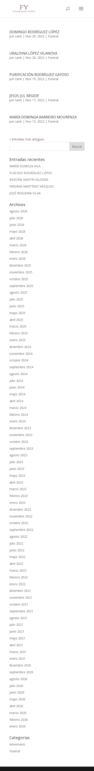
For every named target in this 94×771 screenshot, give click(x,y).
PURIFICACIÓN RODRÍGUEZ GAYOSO (39, 74)
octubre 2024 (18, 360)
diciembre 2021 (20, 591)
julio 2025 (16, 299)
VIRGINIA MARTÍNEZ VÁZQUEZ (31, 186)
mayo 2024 (17, 394)
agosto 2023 (18, 455)
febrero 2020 (18, 720)
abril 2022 (16, 563)
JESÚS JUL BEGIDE (24, 95)
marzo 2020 (17, 713)
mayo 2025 (17, 313)
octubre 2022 (18, 523)
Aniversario (17, 744)
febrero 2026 (18, 252)
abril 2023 (16, 482)
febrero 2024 (18, 414)
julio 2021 (16, 624)
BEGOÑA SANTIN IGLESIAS (28, 179)
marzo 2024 (17, 408)
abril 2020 (16, 706)
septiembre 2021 (21, 611)
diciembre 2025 (20, 265)
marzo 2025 (17, 326)
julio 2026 (16, 218)
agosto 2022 (18, 536)
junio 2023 (16, 469)
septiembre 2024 (21, 367)
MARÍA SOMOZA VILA (24, 166)
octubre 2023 (18, 442)
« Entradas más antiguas (26, 139)
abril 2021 (16, 645)
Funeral (53, 36)
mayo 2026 (17, 231)
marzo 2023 (17, 489)
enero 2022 (17, 584)
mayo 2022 (17, 557)
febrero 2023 (18, 496)
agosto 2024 (18, 374)
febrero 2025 (18, 333)
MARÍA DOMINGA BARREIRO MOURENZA (43, 117)
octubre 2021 (18, 604)
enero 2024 (17, 421)
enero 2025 (17, 340)
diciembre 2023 (20, 428)
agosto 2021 (18, 618)
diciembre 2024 (20, 347)
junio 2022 (16, 550)
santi (18, 36)
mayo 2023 (17, 475)
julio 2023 (16, 462)
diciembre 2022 (20, 509)
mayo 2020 (17, 699)
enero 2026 (17, 258)
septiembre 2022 (21, 530)
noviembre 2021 (20, 597)
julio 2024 (16, 381)
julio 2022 (16, 543)
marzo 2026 (17, 245)
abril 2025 (16, 320)
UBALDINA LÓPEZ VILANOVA (33, 53)
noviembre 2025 (20, 272)
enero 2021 (17, 658)
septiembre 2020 (21, 672)
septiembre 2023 (21, 448)
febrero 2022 (18, 577)
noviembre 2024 (20, 353)
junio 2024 (16, 387)
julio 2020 (16, 686)
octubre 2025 (18, 279)
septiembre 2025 (21, 286)
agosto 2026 (18, 211)
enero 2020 (17, 726)
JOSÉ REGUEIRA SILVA (25, 193)
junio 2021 (16, 631)
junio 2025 (16, 306)
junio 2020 (16, 692)
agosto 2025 (18, 292)
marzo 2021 (17, 652)
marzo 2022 (17, 570)
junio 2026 (16, 225)
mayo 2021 (17, 638)
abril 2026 (16, 238)
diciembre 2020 (20, 665)
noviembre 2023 (20, 435)
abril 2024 (16, 401)
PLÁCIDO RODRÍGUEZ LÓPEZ (30, 173)
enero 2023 (17, 503)
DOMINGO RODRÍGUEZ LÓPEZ (34, 31)
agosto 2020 (18, 679)
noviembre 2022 (20, 516)
